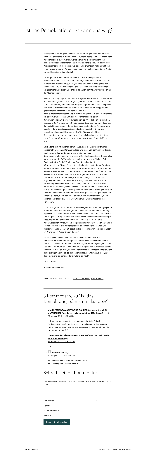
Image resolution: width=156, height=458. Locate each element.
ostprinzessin (58, 352)
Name (47, 406)
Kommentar (50, 401)
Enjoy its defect (97, 278)
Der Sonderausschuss (81, 278)
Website (47, 415)
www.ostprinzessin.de (54, 267)
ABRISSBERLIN (31, 9)
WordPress (126, 449)
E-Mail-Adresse (51, 411)
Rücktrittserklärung (59, 84)
